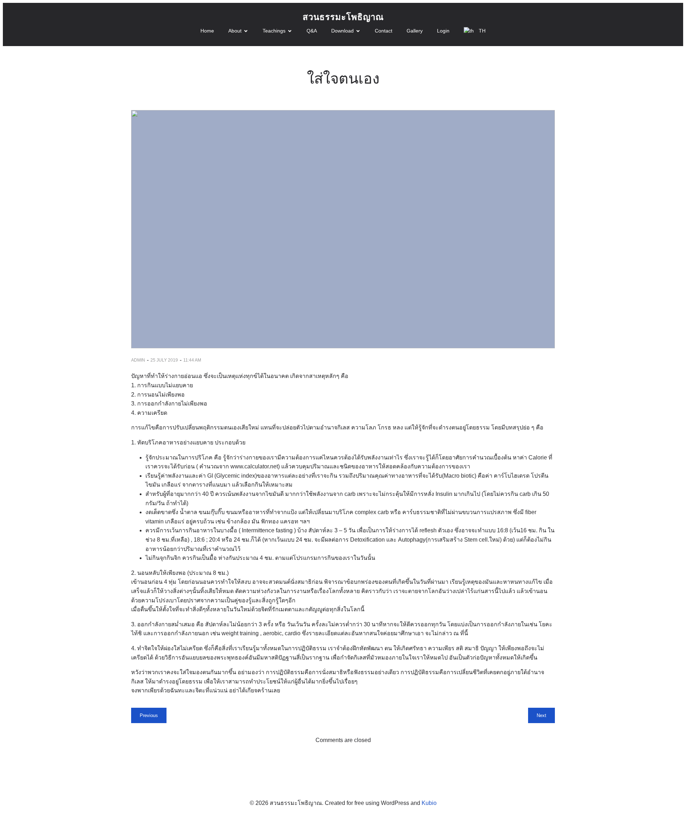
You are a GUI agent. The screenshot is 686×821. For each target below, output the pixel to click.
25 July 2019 (164, 360)
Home (207, 31)
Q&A (312, 31)
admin (138, 360)
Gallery (415, 31)
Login (443, 31)
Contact (383, 31)
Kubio (429, 803)
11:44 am (192, 360)
